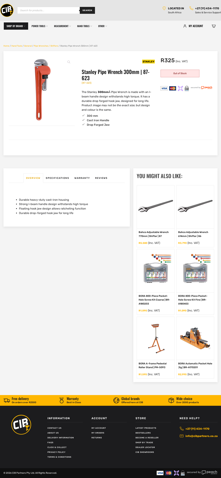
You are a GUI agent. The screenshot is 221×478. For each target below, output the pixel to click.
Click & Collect (57, 447)
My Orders (98, 433)
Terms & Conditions (59, 457)
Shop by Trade (144, 442)
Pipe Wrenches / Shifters (46, 46)
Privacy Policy (56, 452)
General (28, 46)
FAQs (50, 442)
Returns (97, 438)
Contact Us (54, 428)
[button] (214, 26)
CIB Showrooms (145, 452)
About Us (53, 433)
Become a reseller (147, 438)
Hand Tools (16, 46)
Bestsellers (143, 433)
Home (6, 46)
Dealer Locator (145, 447)
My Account (99, 428)
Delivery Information (60, 438)
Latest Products (146, 428)
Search (87, 10)
